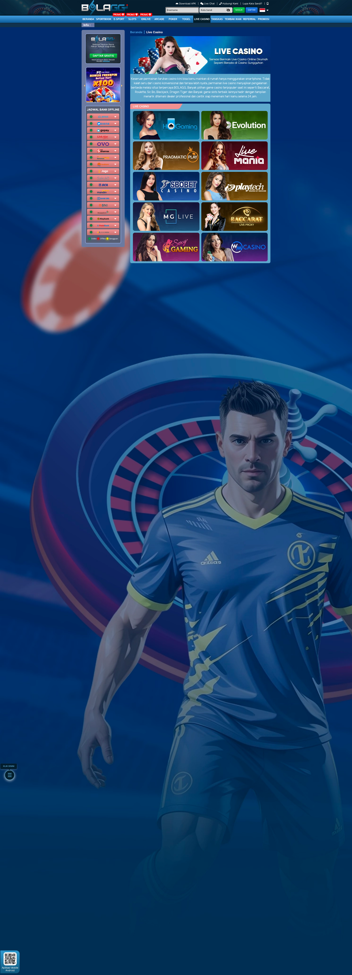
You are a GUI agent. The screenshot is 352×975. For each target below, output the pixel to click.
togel (186, 19)
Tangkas (217, 19)
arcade (159, 19)
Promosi (263, 19)
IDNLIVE (146, 19)
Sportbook (103, 19)
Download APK (187, 3)
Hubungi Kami (230, 3)
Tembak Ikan (233, 19)
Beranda (88, 19)
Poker (173, 19)
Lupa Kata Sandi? (253, 3)
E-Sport (119, 19)
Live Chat (209, 3)
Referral (249, 19)
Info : (87, 25)
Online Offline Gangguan (104, 238)
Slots (132, 19)
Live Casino (202, 19)
